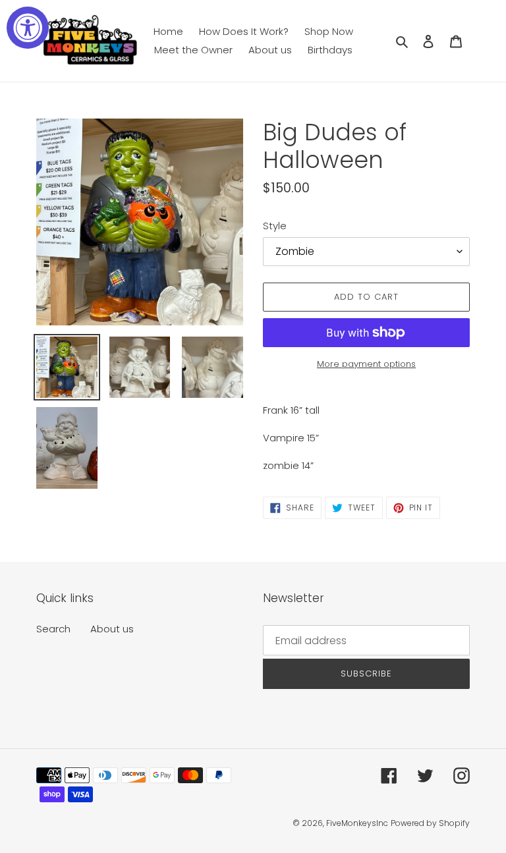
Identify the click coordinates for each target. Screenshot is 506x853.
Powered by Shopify (430, 823)
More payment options (366, 364)
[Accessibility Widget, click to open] (28, 28)
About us (112, 629)
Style (275, 226)
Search (53, 629)
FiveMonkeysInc (357, 823)
